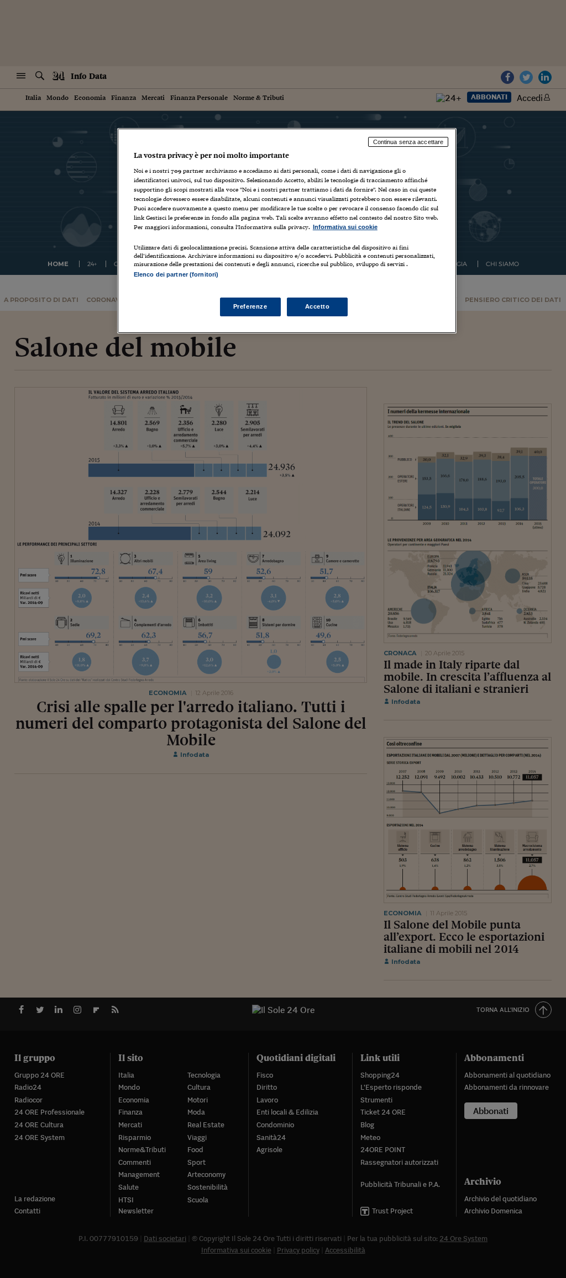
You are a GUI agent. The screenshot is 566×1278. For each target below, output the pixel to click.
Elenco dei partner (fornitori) (176, 274)
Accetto (317, 306)
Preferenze (250, 306)
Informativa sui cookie (345, 227)
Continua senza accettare (408, 142)
